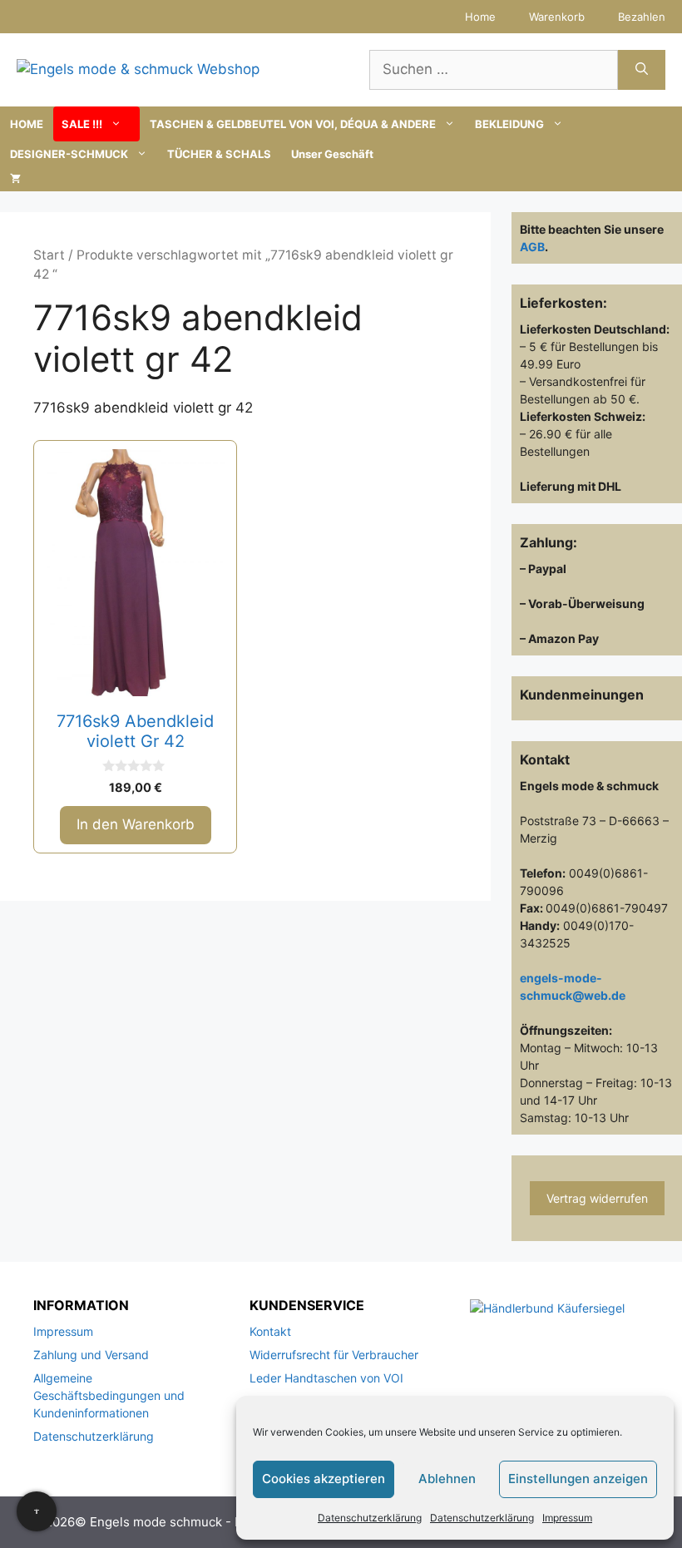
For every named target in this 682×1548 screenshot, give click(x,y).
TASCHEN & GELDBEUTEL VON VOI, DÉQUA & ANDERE (293, 124)
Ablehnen (447, 1478)
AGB (532, 247)
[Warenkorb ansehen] (15, 178)
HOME (26, 124)
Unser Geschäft (332, 154)
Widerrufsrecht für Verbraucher (334, 1355)
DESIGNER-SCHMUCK (69, 154)
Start (49, 255)
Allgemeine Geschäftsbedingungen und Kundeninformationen (109, 1395)
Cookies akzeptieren (323, 1478)
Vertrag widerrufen (597, 1198)
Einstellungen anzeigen (578, 1478)
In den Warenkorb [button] (136, 824)
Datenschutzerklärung (370, 1517)
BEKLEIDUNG (509, 124)
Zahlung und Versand (91, 1355)
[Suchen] (641, 70)
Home (480, 16)
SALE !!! (82, 124)
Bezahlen (641, 16)
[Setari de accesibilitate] (37, 1511)
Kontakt (270, 1331)
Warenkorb (557, 16)
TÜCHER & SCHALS (219, 154)
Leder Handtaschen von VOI (326, 1378)
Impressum (567, 1517)
